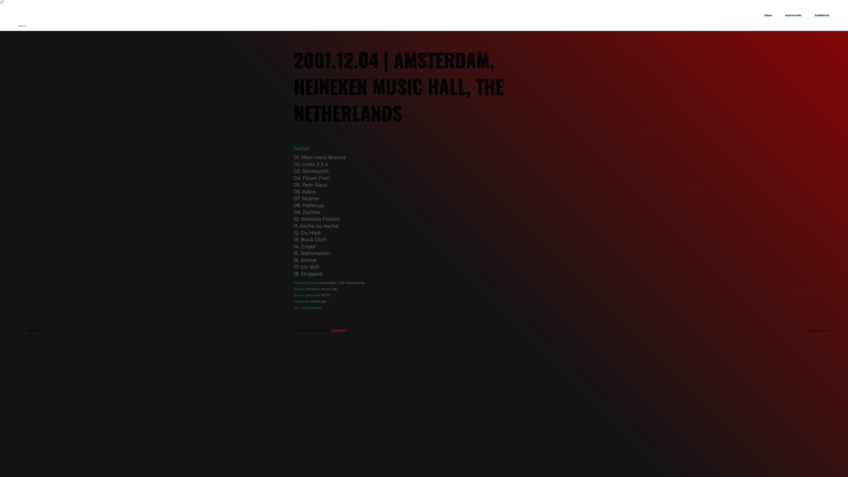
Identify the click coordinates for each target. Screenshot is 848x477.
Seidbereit (338, 330)
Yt (829, 341)
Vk (818, 341)
